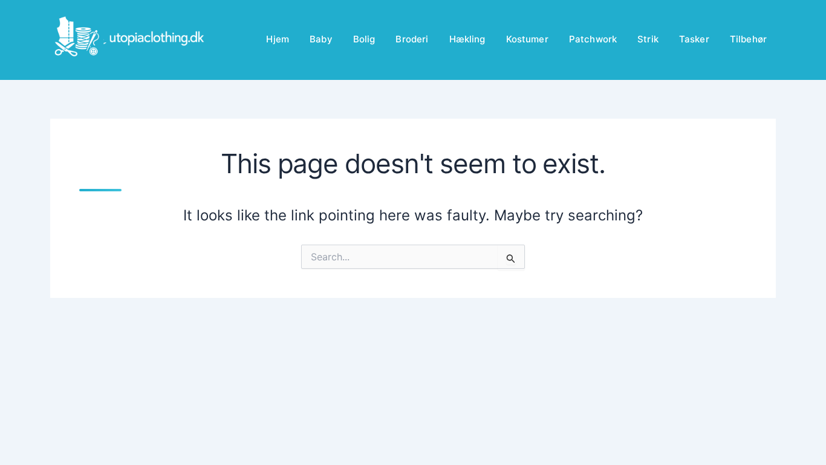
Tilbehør (748, 39)
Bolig (364, 39)
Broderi (411, 39)
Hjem (277, 39)
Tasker (694, 39)
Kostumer (527, 39)
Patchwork (593, 39)
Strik (648, 39)
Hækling (467, 39)
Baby (321, 39)
